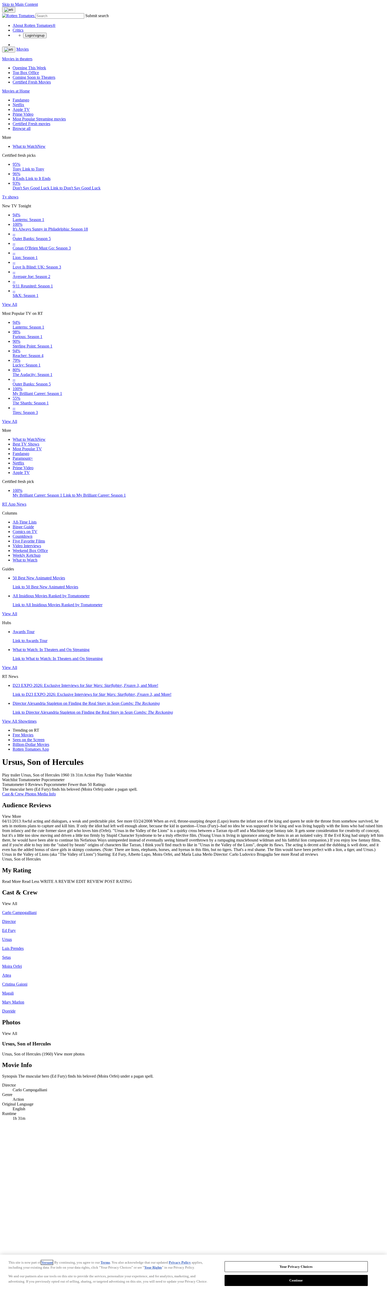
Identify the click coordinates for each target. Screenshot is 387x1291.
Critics (18, 30)
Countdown (22, 536)
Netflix (18, 104)
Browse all (22, 128)
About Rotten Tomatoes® (34, 25)
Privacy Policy (180, 1262)
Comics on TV (25, 531)
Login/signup (34, 35)
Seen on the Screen (28, 739)
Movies (22, 49)
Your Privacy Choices (296, 1267)
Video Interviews (27, 546)
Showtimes (27, 721)
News (21, 504)
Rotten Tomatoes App (31, 749)
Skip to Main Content (20, 4)
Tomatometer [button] (13, 784)
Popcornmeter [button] (55, 784)
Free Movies (23, 735)
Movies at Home (16, 91)
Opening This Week (29, 68)
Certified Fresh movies (31, 123)
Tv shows (10, 197)
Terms (105, 1262)
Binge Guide (23, 527)
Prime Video (23, 114)
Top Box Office (26, 72)
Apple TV (21, 109)
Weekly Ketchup (27, 555)
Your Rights (153, 1267)
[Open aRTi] (8, 10)
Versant (47, 1262)
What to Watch (29, 146)
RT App (9, 504)
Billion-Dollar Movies (31, 744)
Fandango (21, 100)
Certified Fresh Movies (32, 82)
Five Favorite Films (29, 541)
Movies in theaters (17, 59)
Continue (296, 1280)
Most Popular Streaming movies (39, 119)
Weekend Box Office (30, 550)
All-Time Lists (25, 522)
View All (9, 304)
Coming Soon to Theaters (34, 77)
